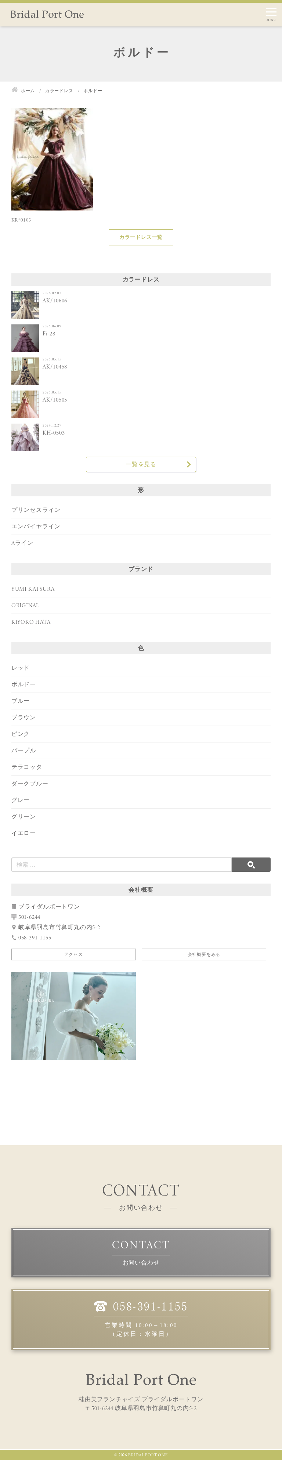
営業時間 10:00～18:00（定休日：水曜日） (146, 1318)
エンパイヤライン (36, 526)
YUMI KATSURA (33, 589)
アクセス (73, 954)
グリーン (23, 816)
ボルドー (23, 684)
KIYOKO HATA (31, 622)
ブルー (20, 701)
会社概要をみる (204, 954)
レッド (20, 668)
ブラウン (23, 717)
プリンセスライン (36, 510)
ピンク (20, 734)
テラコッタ (26, 767)
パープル (23, 750)
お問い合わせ (141, 1262)
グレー (20, 800)
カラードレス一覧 (141, 237)
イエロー (23, 833)
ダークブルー (29, 783)
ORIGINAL (25, 605)
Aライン (22, 543)
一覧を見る (141, 464)
